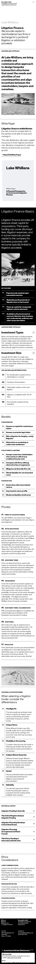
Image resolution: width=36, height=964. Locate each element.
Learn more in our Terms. (14, 957)
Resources (5, 923)
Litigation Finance (7, 924)
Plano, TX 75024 (6, 936)
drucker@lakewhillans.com (25, 933)
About (4, 921)
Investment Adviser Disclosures (18, 950)
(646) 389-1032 (22, 934)
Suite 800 (4, 934)
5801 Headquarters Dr (7, 933)
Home (4, 920)
